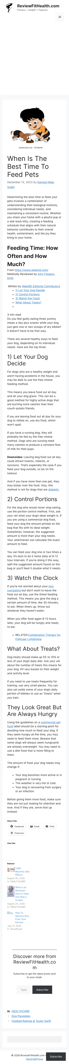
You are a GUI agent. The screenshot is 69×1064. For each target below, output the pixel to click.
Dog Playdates (21, 1016)
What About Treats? (28, 302)
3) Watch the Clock (27, 298)
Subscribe (42, 989)
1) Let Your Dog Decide (30, 290)
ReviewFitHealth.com (38, 6)
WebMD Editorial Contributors (41, 286)
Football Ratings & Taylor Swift (31, 1021)
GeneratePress (34, 1058)
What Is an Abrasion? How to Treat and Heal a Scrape (22, 893)
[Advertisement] (34, 61)
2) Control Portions (27, 294)
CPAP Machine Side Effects (22, 871)
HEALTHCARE (21, 1011)
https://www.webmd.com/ (31, 270)
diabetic (53, 489)
